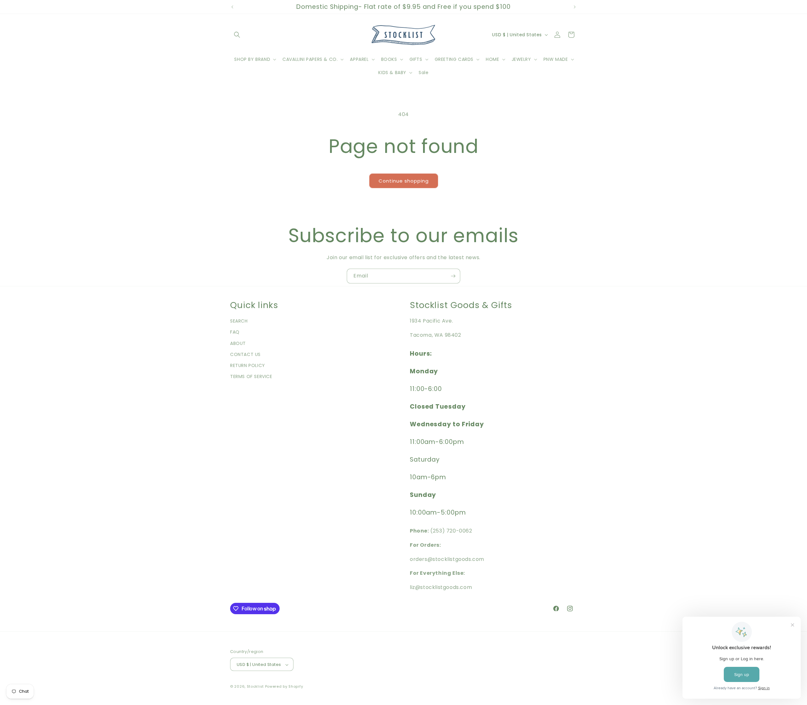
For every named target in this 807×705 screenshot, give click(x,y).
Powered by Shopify (284, 686)
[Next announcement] (575, 7)
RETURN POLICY (247, 365)
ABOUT (238, 343)
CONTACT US (245, 354)
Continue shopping (404, 181)
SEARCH (239, 321)
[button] (237, 35)
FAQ (235, 332)
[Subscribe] (453, 276)
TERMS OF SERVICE (251, 376)
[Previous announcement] (232, 7)
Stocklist (255, 686)
